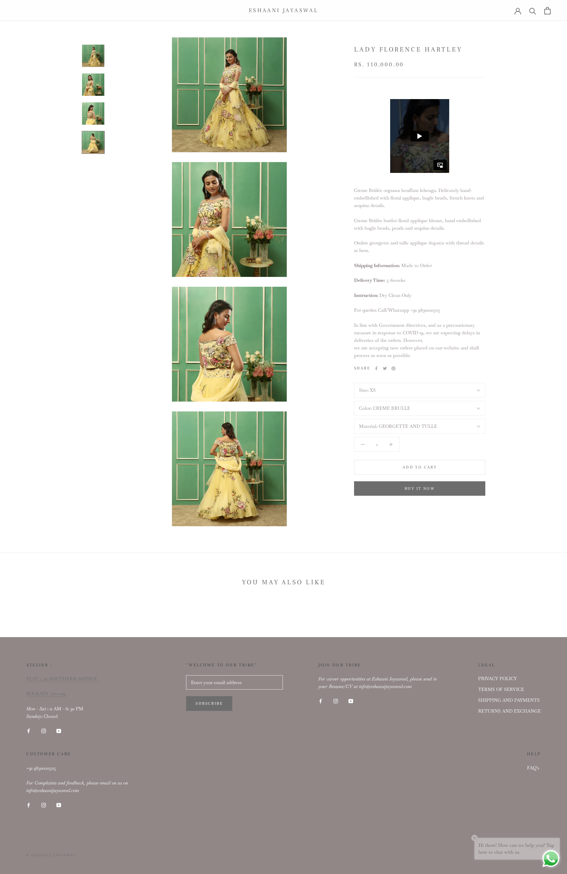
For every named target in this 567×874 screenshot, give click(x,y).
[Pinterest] (393, 368)
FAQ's (533, 768)
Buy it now (420, 488)
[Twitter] (385, 368)
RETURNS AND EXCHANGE (509, 711)
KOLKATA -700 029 (46, 694)
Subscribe (209, 703)
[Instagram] (43, 730)
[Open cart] (547, 10)
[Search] (532, 10)
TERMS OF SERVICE (501, 689)
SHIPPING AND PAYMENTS (509, 700)
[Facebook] (376, 368)
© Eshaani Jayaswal (51, 855)
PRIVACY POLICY (497, 678)
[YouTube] (58, 730)
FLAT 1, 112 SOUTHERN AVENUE (62, 679)
